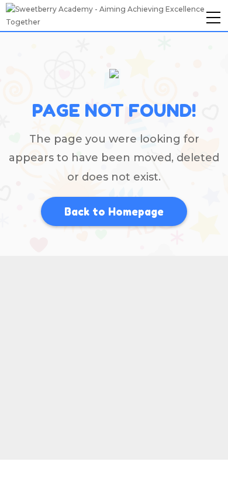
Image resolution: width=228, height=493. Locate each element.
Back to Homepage (114, 211)
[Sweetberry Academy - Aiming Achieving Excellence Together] (114, 15)
